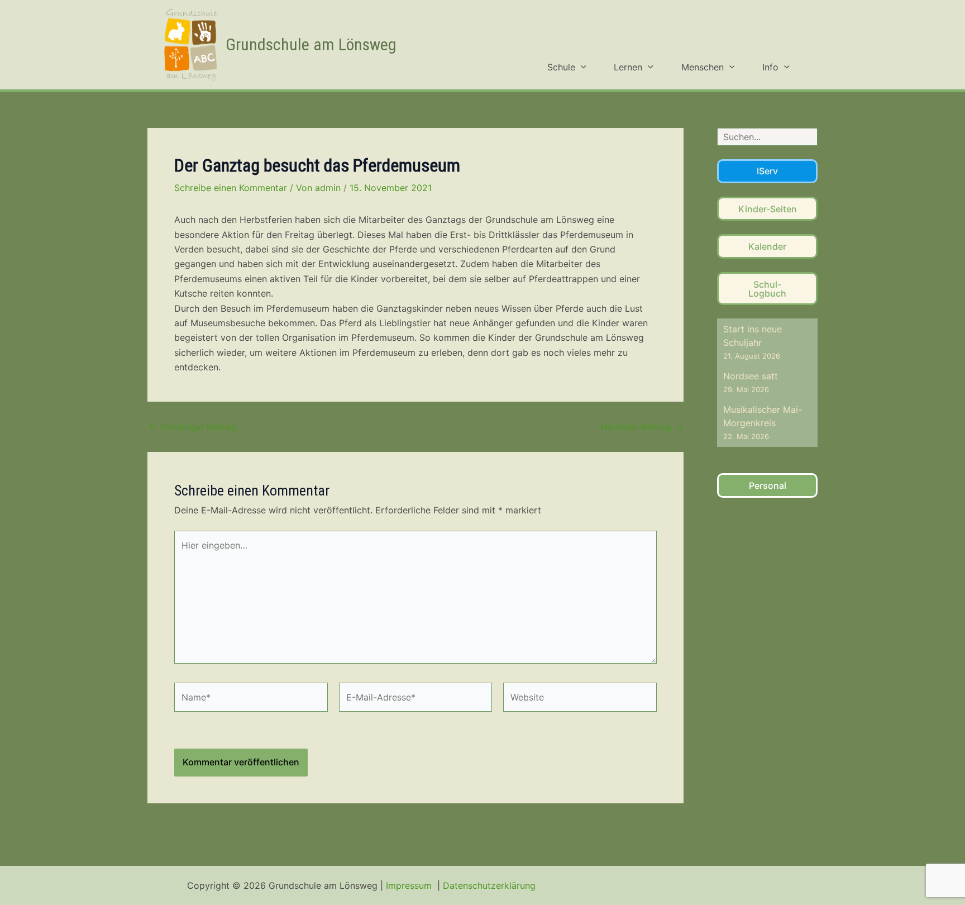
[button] (580, 67)
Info (770, 67)
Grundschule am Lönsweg (311, 44)
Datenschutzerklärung (489, 885)
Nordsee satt (750, 376)
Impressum (410, 885)
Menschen (702, 67)
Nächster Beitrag (641, 426)
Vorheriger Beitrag (193, 426)
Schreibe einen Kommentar (230, 187)
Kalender (767, 246)
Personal (767, 485)
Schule (561, 67)
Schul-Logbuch (767, 289)
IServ (767, 171)
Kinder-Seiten (767, 209)
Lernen (628, 67)
